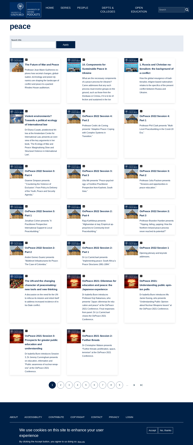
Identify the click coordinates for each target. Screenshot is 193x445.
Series (66, 7)
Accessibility (33, 417)
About (14, 417)
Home (50, 7)
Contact (96, 417)
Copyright (78, 417)
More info (81, 442)
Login (129, 417)
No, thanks (165, 430)
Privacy (114, 417)
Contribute (56, 417)
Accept (152, 430)
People (82, 7)
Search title (16, 40)
